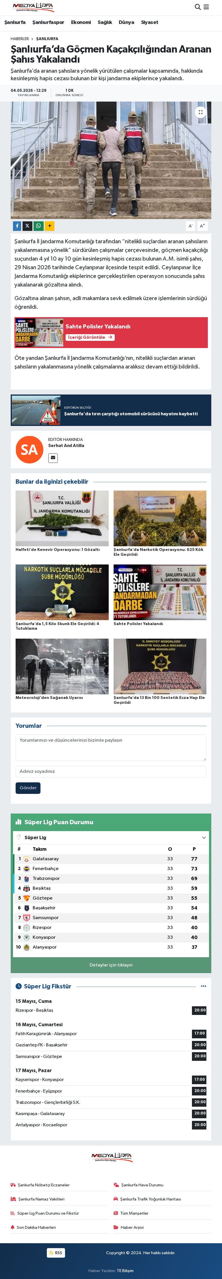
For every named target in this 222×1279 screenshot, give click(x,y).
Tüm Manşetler (134, 1213)
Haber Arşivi (132, 1227)
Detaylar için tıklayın (111, 965)
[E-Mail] (53, 458)
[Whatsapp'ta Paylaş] (39, 226)
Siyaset (149, 22)
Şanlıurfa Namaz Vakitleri (41, 1199)
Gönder (28, 788)
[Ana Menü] (206, 7)
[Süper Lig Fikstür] (203, 986)
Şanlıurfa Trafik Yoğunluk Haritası (150, 1199)
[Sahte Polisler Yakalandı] (160, 592)
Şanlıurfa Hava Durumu (142, 1185)
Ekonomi (81, 22)
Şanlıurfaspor (48, 22)
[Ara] (198, 7)
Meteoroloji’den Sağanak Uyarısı (49, 698)
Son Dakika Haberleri (36, 1227)
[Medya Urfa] (32, 7)
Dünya (126, 22)
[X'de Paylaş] (27, 226)
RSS (58, 1253)
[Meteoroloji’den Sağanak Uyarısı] (62, 666)
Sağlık (105, 22)
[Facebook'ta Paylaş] (17, 226)
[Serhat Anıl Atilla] (29, 449)
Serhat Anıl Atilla (66, 445)
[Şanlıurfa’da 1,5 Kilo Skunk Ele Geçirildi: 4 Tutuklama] (62, 592)
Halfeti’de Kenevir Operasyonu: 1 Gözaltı (58, 550)
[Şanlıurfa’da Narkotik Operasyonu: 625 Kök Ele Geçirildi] (160, 518)
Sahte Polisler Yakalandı (138, 624)
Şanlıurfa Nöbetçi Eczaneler (44, 1185)
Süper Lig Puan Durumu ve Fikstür (48, 1213)
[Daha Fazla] (49, 226)
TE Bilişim (125, 1271)
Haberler (20, 39)
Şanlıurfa (15, 22)
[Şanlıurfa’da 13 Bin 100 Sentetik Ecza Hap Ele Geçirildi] (160, 666)
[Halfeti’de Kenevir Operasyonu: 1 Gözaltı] (62, 518)
